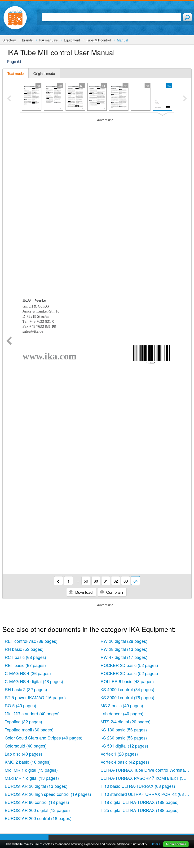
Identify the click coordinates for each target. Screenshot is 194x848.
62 (116, 581)
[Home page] (15, 18)
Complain (114, 592)
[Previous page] (9, 341)
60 (96, 581)
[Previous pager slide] (9, 98)
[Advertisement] (97, 128)
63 (125, 581)
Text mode (15, 73)
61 (106, 581)
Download (83, 592)
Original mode (44, 73)
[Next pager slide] (185, 98)
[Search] (187, 17)
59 (86, 581)
